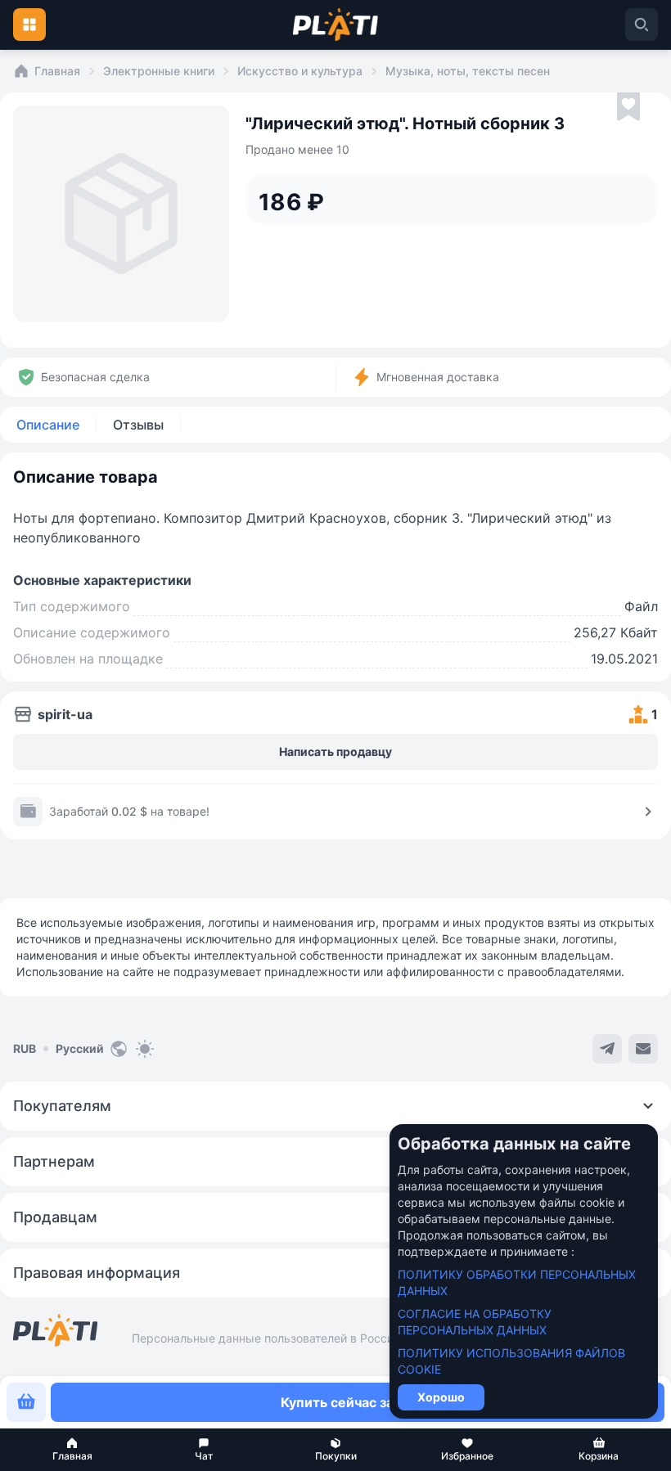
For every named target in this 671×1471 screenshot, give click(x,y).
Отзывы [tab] (138, 424)
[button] (72, 1450)
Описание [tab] (47, 424)
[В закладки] (628, 107)
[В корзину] (26, 1402)
